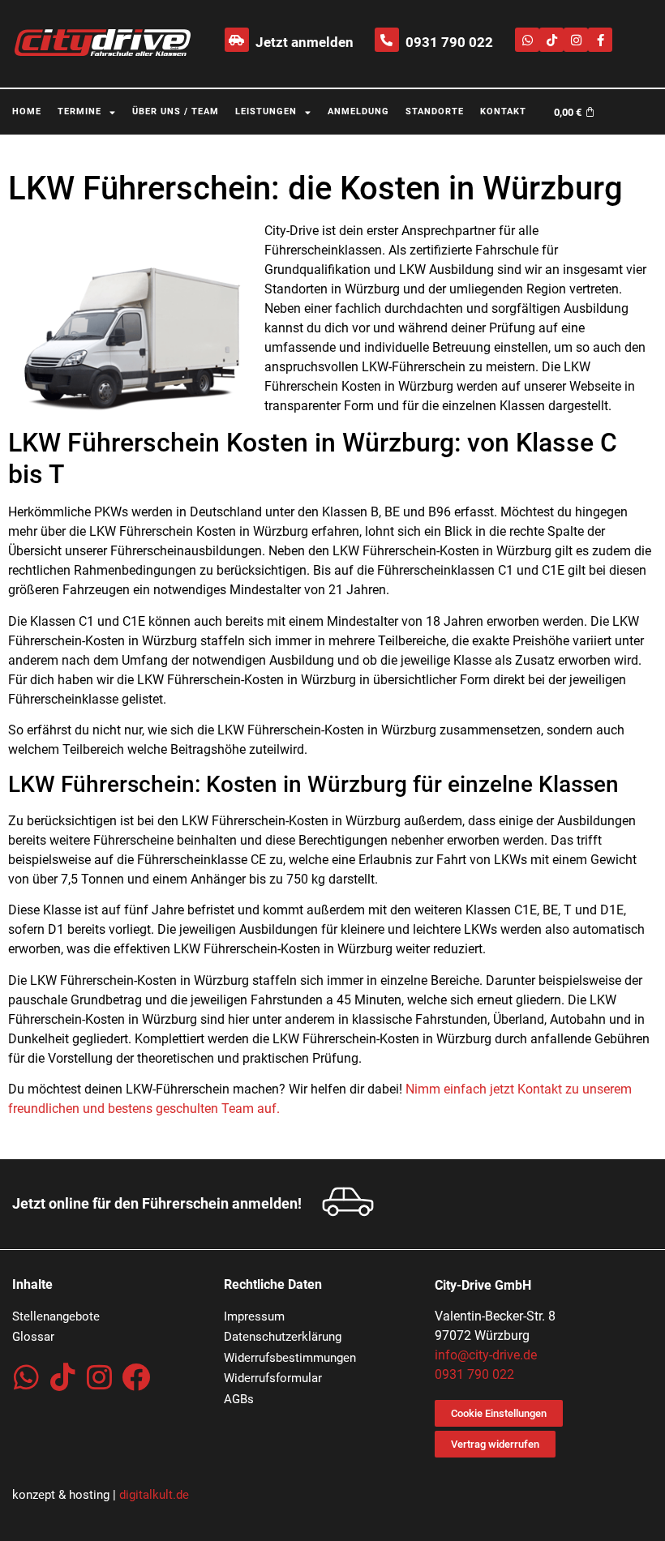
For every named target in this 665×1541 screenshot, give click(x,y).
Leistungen (266, 111)
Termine (79, 111)
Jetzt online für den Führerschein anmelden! (157, 1203)
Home (26, 111)
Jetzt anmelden (304, 42)
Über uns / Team (175, 111)
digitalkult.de (154, 1494)
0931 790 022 (449, 42)
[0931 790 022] (387, 40)
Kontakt (503, 111)
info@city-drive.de (486, 1355)
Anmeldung (358, 111)
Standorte (434, 111)
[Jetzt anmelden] (237, 40)
